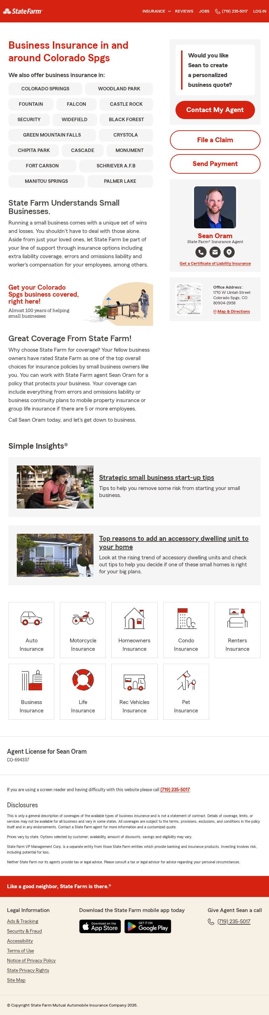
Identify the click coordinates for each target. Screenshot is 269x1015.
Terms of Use (20, 950)
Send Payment (215, 163)
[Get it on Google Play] (147, 926)
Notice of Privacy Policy (31, 960)
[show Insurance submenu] (168, 11)
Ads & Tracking (22, 921)
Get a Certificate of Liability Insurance (215, 263)
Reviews (184, 11)
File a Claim (215, 140)
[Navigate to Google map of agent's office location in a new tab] (229, 252)
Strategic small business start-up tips (156, 477)
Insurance (154, 11)
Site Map (16, 980)
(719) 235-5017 (235, 11)
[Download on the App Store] (100, 926)
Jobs (204, 11)
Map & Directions (234, 311)
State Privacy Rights (28, 970)
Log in (259, 11)
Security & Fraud (24, 931)
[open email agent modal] (215, 253)
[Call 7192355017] (201, 252)
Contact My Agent (215, 109)
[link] (23, 11)
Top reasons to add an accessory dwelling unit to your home (174, 543)
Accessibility (20, 941)
